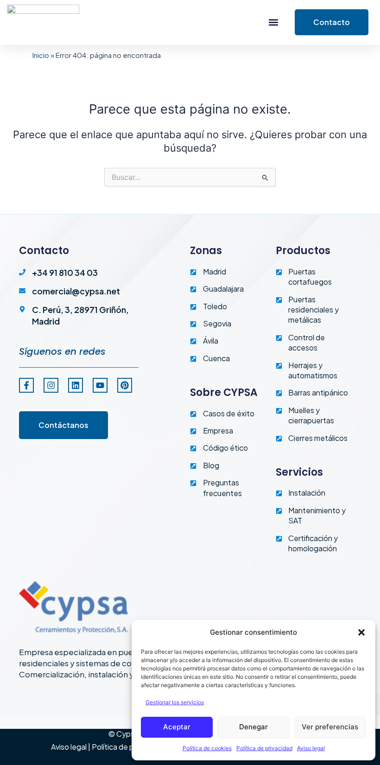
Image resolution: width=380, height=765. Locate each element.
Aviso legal (311, 748)
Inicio (40, 55)
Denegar (253, 726)
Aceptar (176, 726)
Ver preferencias (330, 726)
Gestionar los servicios (175, 702)
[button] (361, 632)
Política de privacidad (264, 748)
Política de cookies (207, 748)
